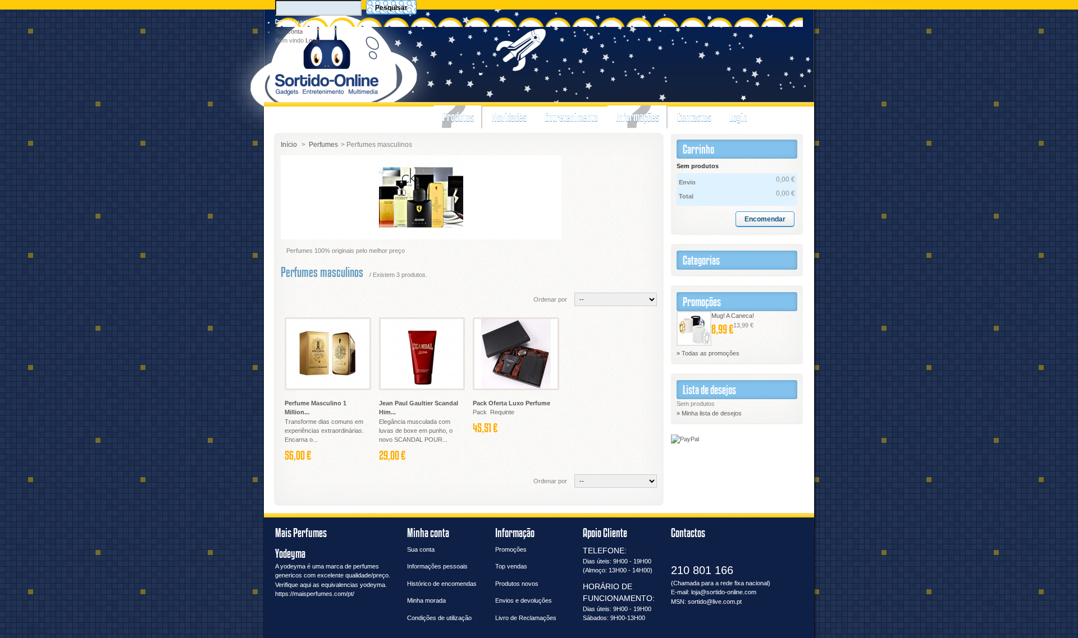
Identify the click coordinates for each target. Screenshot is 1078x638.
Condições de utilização (439, 617)
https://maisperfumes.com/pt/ (314, 593)
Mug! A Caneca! (732, 315)
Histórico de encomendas (442, 583)
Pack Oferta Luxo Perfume (511, 403)
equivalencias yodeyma (353, 584)
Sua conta (289, 31)
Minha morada (426, 600)
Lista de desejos (709, 389)
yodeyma (292, 566)
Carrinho (283, 21)
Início (289, 145)
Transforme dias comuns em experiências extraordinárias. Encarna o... (324, 430)
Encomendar (764, 219)
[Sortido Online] (327, 59)
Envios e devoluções (523, 600)
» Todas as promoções (708, 353)
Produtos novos (516, 583)
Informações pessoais (437, 566)
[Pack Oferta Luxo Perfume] (516, 354)
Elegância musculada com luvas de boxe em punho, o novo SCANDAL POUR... (416, 430)
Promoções (702, 301)
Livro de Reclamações (525, 617)
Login (312, 40)
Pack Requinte (494, 412)
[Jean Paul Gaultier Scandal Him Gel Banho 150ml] (422, 354)
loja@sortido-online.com (723, 592)
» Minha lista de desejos (709, 413)
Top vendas (511, 566)
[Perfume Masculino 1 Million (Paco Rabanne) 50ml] (328, 354)
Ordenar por (550, 299)
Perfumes (323, 145)
